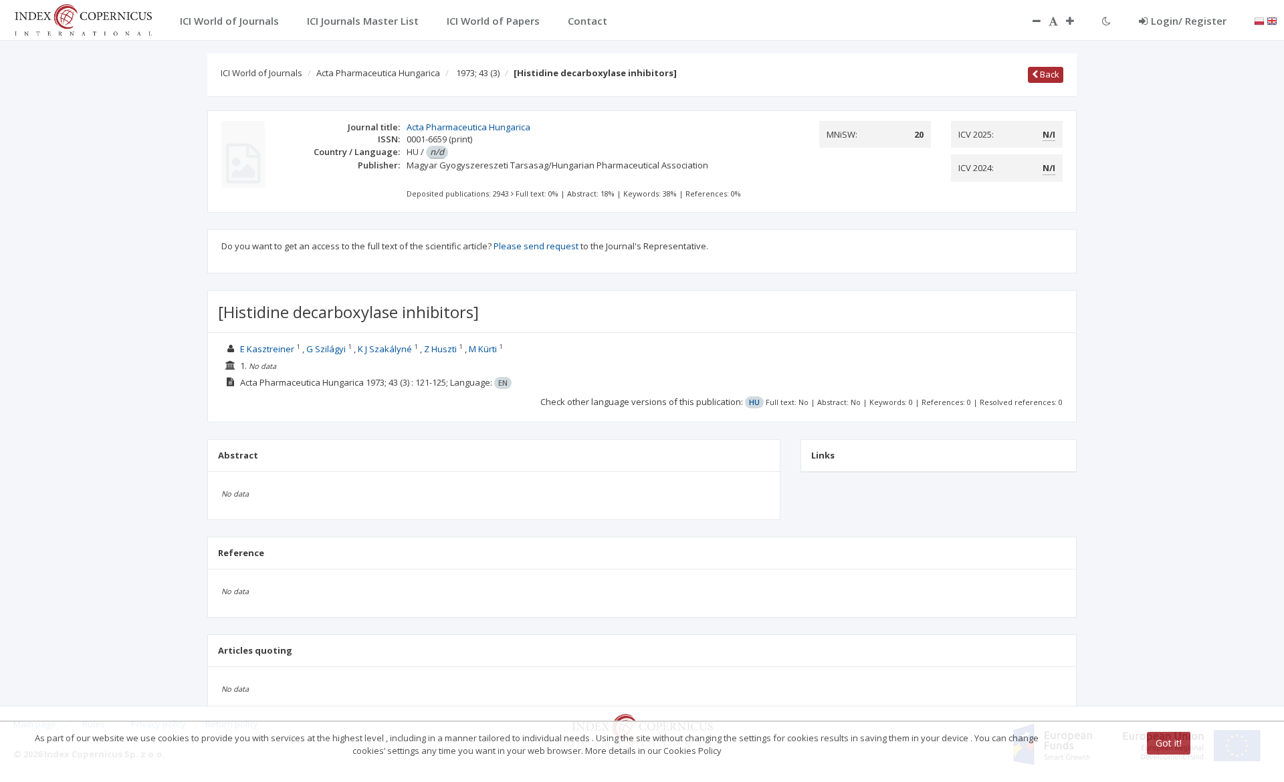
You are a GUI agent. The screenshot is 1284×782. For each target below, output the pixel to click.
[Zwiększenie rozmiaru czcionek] (1076, 20)
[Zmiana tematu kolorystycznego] (1106, 20)
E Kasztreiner (267, 349)
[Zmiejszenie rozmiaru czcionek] (1030, 20)
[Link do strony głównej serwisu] (83, 19)
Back (1048, 74)
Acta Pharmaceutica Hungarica (378, 73)
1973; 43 (478, 73)
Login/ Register (1188, 20)
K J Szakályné (385, 349)
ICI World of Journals (261, 73)
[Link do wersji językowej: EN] (1272, 20)
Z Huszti (440, 349)
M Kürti (483, 349)
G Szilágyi (326, 349)
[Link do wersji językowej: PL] (1259, 20)
